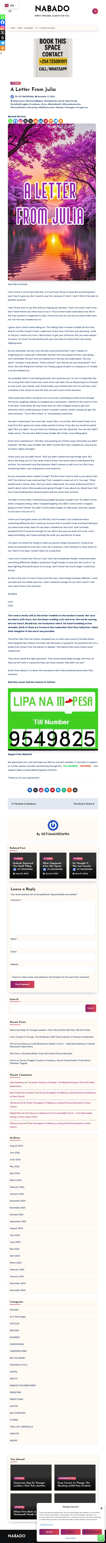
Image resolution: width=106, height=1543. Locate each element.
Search (14, 999)
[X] (25, 121)
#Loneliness (34, 104)
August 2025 (16, 1228)
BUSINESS (15, 1337)
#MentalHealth (54, 104)
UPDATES (14, 1433)
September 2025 (18, 1221)
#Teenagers (69, 107)
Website (14, 964)
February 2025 (17, 1269)
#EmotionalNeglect (34, 101)
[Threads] (30, 121)
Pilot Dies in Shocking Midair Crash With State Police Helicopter (41, 1053)
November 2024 (18, 1290)
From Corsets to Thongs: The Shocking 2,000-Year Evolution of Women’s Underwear (52, 1037)
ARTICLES (15, 1323)
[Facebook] (15, 121)
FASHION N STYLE (18, 1365)
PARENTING (15, 1392)
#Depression (19, 101)
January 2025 (17, 1276)
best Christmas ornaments (23, 1093)
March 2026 (16, 1180)
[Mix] (50, 121)
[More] (61, 121)
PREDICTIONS (16, 1399)
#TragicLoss (82, 107)
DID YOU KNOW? (18, 1358)
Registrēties (16, 1113)
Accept (49, 1532)
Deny (70, 1532)
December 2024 (18, 1283)
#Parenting (32, 107)
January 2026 (17, 1194)
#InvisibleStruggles (19, 104)
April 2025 (15, 1256)
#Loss (44, 104)
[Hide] (1, 53)
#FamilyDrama (50, 101)
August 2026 (16, 1146)
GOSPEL (14, 1372)
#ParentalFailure (18, 107)
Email (14, 951)
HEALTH (14, 1378)
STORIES (16, 83)
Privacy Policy (71, 1538)
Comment (16, 900)
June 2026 (15, 1159)
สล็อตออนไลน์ (16, 1103)
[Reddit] (35, 121)
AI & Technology (18, 1317)
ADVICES (14, 1310)
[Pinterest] (45, 121)
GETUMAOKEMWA (26, 97)
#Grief (61, 101)
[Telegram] (56, 121)
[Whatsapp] (10, 121)
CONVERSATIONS (18, 1351)
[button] (100, 1507)
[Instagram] (20, 121)
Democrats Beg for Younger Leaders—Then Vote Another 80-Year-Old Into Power (50, 1030)
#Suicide (59, 107)
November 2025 (18, 1207)
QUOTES (14, 1406)
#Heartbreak (71, 101)
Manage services (47, 1524)
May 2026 (15, 1166)
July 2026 (15, 1152)
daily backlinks (17, 1082)
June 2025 (15, 1242)
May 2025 (15, 1249)
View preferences (92, 1532)
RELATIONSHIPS (18, 1413)
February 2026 (17, 1187)
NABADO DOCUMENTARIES (23, 1385)
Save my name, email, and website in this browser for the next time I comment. (51, 977)
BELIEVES (14, 1330)
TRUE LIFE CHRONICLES (21, 1427)
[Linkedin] (40, 121)
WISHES (13, 1440)
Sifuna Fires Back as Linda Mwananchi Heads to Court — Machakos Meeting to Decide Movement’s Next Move (52, 1045)
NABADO (52, 9)
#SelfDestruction (47, 107)
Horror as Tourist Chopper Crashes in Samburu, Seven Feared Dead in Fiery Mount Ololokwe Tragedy (50, 1062)
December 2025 (18, 1201)
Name (14, 939)
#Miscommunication (71, 104)
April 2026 (15, 1173)
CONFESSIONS (17, 1344)
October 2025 (16, 1214)
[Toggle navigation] (10, 11)
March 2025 (16, 1263)
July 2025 (15, 1235)
